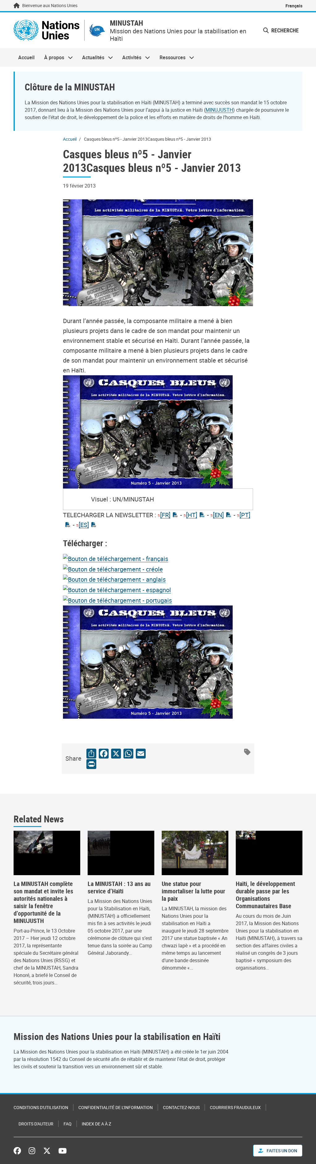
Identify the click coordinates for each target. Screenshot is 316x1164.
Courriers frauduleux (235, 1107)
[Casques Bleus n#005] (115, 558)
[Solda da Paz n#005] (117, 600)
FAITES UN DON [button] (281, 1151)
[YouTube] (62, 1150)
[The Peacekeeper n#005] (114, 579)
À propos (51, 57)
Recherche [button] (284, 30)
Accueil (26, 57)
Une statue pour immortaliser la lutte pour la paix (193, 891)
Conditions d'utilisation (41, 1107)
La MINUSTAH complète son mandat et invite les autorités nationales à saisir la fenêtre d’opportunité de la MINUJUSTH (43, 902)
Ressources (170, 57)
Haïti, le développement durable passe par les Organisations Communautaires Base (265, 895)
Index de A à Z (96, 1124)
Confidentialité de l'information (115, 1107)
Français (293, 6)
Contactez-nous (181, 1107)
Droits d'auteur (36, 1124)
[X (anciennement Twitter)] (47, 1150)
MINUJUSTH (219, 109)
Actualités (90, 57)
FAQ (68, 1124)
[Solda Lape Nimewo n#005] (113, 568)
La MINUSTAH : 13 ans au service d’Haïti (119, 887)
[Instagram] (32, 1150)
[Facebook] (19, 1150)
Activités (129, 57)
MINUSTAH (126, 23)
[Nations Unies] (46, 30)
